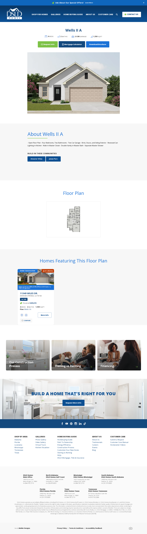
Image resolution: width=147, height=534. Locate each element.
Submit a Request (117, 440)
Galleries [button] (55, 14)
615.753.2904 (94, 497)
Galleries (40, 436)
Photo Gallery (41, 440)
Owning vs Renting (64, 453)
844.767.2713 (29, 483)
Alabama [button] (17, 440)
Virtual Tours (41, 445)
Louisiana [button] (18, 445)
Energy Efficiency (64, 445)
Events (94, 447)
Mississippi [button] (18, 447)
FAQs (59, 455)
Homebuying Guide (64, 440)
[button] (144, 3)
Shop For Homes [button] (40, 14)
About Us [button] (90, 14)
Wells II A (27, 309)
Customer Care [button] (105, 14)
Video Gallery (41, 442)
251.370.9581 (107, 483)
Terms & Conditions (76, 528)
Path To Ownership (64, 442)
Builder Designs (24, 528)
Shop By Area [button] (21, 436)
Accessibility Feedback (94, 528)
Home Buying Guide (67, 436)
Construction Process (65, 447)
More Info (45, 315)
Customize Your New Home (68, 450)
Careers (95, 445)
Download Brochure (97, 44)
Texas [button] (16, 453)
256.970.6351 (52, 483)
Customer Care (117, 436)
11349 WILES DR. (31, 294)
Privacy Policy (62, 528)
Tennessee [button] (18, 450)
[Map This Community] (22, 315)
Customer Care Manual (119, 442)
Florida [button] (17, 442)
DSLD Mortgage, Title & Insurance (70, 458)
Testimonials (97, 442)
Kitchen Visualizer (42, 447)
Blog (94, 450)
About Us (97, 436)
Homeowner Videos (118, 445)
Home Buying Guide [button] (73, 14)
